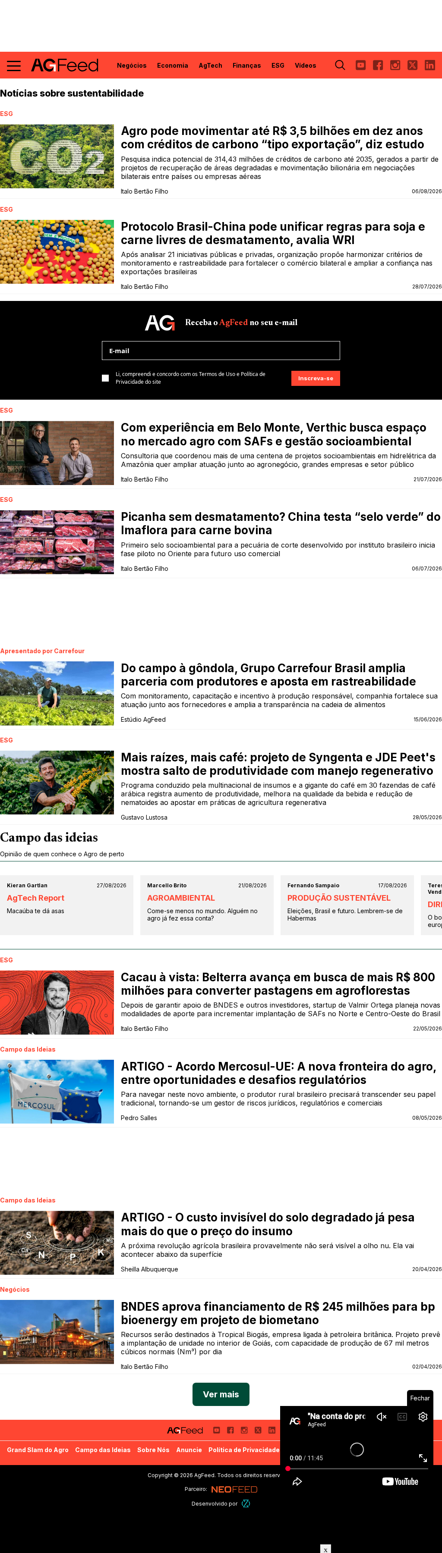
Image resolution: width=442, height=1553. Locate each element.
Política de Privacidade (244, 1449)
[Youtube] (361, 65)
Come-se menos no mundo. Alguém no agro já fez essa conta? (202, 914)
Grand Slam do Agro (38, 1449)
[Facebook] (378, 65)
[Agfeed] (185, 1430)
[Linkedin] (430, 65)
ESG (278, 65)
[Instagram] (395, 65)
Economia (172, 65)
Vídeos (305, 65)
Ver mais (221, 1394)
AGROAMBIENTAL (181, 897)
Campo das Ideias (103, 1449)
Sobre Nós (153, 1449)
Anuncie (189, 1449)
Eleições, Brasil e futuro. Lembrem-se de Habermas (345, 914)
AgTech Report (35, 897)
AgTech (210, 65)
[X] (412, 65)
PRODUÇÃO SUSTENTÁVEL (339, 897)
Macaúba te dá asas (35, 910)
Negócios (132, 65)
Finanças (247, 65)
